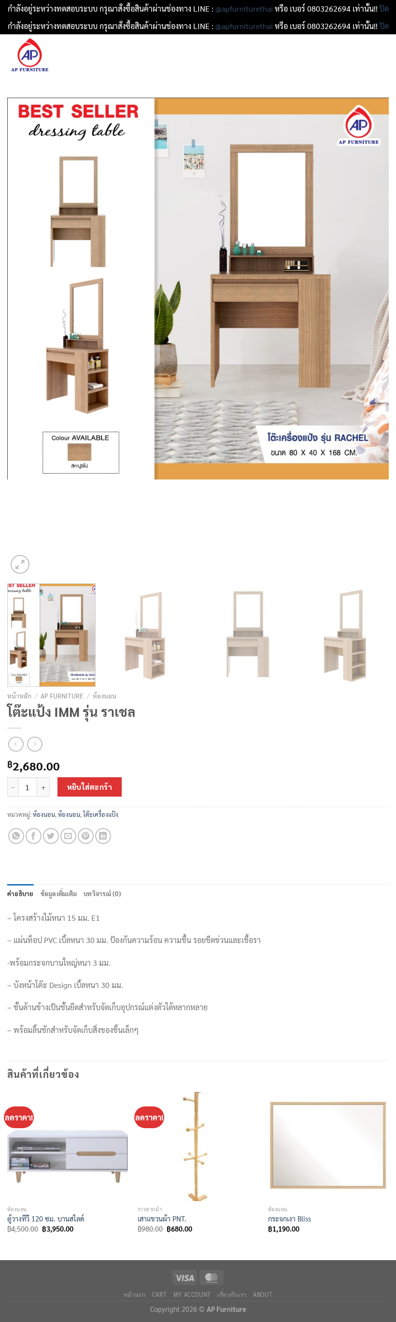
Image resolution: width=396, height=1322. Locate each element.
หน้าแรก (135, 1294)
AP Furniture (62, 695)
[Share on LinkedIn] (103, 836)
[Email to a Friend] (68, 836)
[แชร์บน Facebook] (34, 836)
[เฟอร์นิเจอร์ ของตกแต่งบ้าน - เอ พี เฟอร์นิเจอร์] (48, 56)
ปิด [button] (384, 8)
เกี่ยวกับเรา (232, 1294)
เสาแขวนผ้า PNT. (162, 1218)
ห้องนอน (104, 695)
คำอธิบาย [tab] (20, 893)
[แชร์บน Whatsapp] (16, 836)
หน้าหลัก (19, 695)
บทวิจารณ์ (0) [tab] (102, 893)
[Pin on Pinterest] (86, 836)
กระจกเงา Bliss (289, 1218)
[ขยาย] (20, 564)
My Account (192, 1294)
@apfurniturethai (245, 8)
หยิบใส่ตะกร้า (90, 787)
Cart (159, 1294)
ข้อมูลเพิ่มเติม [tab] (59, 893)
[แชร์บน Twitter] (51, 836)
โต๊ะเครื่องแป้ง (100, 814)
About (262, 1294)
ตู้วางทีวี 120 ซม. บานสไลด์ (46, 1218)
